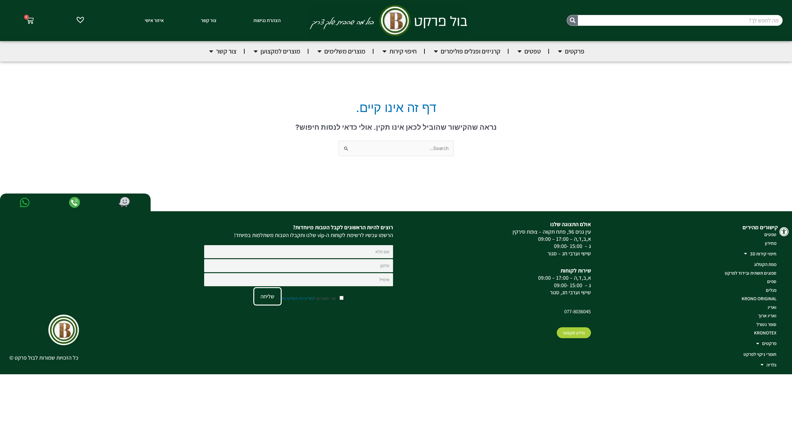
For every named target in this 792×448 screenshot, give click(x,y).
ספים (771, 281)
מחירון (770, 243)
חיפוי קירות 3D (763, 254)
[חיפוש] (572, 20)
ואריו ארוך (767, 316)
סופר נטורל (766, 324)
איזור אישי (154, 20)
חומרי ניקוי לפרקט (759, 354)
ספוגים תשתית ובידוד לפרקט (750, 273)
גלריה (771, 365)
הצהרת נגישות (267, 20)
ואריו (772, 307)
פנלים (771, 290)
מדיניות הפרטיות (297, 298)
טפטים (770, 234)
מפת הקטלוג (765, 264)
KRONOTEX (765, 333)
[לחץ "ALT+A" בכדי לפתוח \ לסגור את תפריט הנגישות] (784, 232)
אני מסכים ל (309, 298)
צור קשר (209, 20)
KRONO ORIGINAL (759, 298)
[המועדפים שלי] (80, 21)
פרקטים (769, 343)
